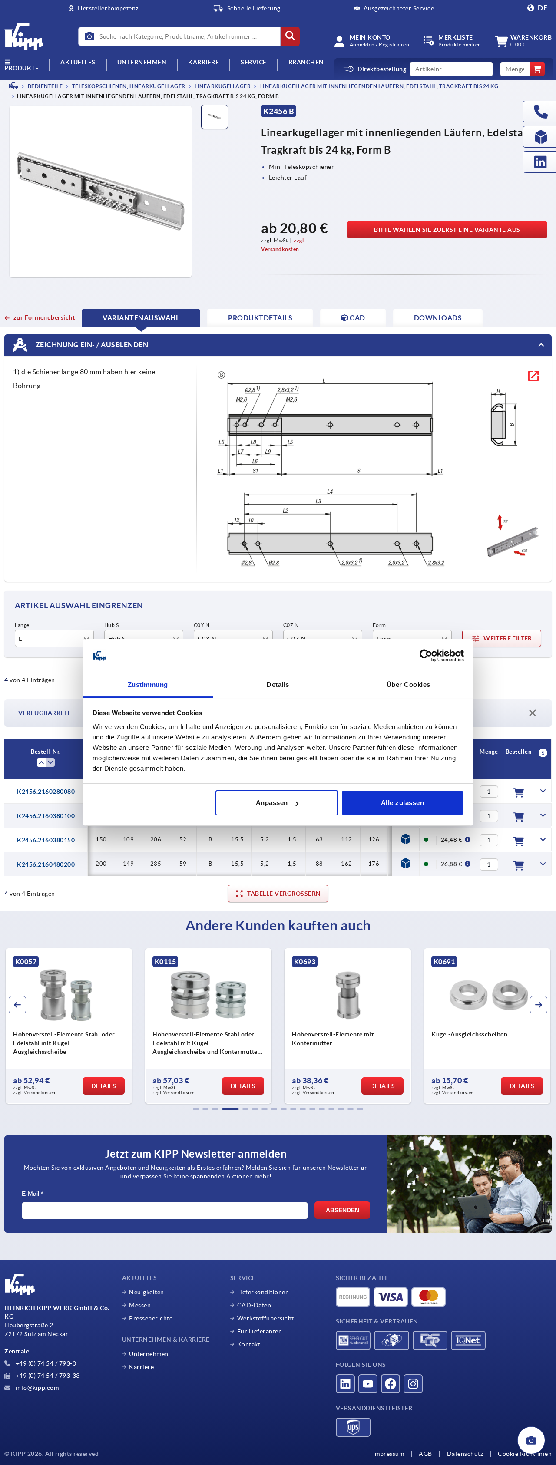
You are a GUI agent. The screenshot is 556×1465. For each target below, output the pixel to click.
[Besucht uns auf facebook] (390, 1383)
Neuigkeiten (146, 1292)
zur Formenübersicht (44, 317)
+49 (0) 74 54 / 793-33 (47, 1375)
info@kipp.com (36, 1387)
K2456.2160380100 (46, 815)
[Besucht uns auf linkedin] (345, 1383)
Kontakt (249, 1344)
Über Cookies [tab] (408, 684)
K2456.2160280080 (46, 791)
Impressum (388, 1454)
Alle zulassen (402, 802)
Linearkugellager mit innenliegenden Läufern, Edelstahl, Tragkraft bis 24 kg (378, 86)
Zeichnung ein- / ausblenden (91, 345)
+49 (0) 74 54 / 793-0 (45, 1363)
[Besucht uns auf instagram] (413, 1383)
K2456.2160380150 (46, 840)
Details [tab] (278, 684)
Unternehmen (142, 62)
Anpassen (272, 802)
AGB (425, 1454)
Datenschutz (465, 1454)
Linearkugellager (222, 86)
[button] (196, 1109)
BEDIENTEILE (44, 86)
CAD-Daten (254, 1305)
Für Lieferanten (259, 1331)
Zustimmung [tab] (148, 684)
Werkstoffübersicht (265, 1318)
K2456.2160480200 (46, 864)
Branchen (306, 62)
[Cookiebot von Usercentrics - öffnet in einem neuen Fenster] (426, 656)
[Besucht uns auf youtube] (367, 1383)
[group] (123, 1026)
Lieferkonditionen (263, 1292)
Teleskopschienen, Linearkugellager (128, 86)
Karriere (203, 62)
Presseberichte (150, 1318)
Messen (140, 1305)
